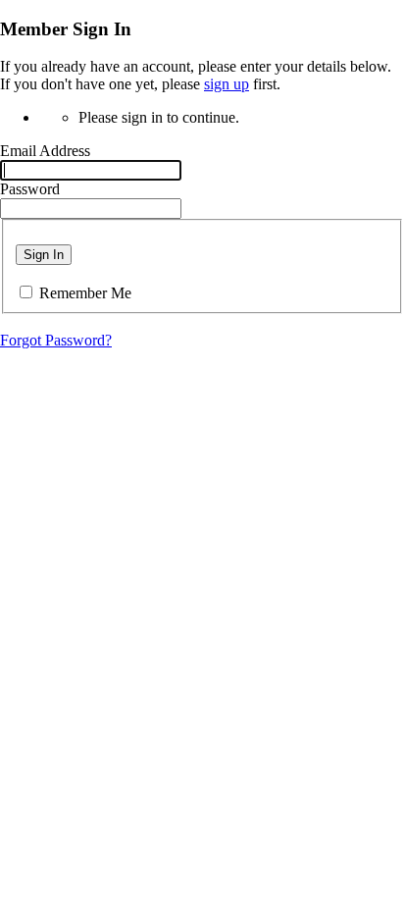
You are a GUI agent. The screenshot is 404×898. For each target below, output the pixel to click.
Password (30, 189)
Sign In (44, 254)
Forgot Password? (56, 340)
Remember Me (85, 293)
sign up (226, 84)
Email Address (45, 150)
